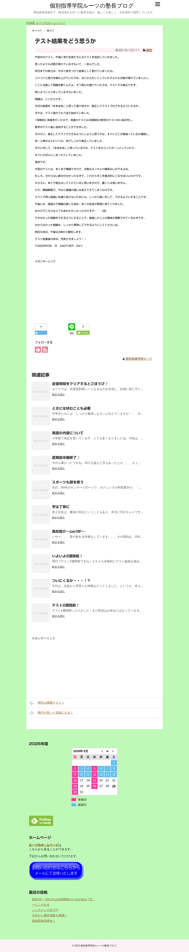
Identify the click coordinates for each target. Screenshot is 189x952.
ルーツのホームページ (50, 23)
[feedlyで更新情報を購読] (38, 350)
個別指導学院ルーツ (139, 358)
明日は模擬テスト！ (51, 702)
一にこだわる (41, 904)
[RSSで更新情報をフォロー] (45, 350)
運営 (149, 50)
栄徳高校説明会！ (44, 920)
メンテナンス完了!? (45, 910)
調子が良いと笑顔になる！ (55, 712)
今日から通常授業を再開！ (49, 915)
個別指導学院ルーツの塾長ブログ (92, 6)
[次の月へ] (114, 751)
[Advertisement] (94, 290)
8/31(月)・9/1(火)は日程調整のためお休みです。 (64, 899)
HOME (30, 23)
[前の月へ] (101, 751)
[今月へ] (107, 751)
